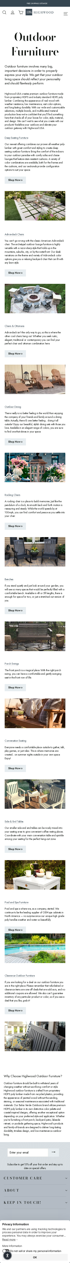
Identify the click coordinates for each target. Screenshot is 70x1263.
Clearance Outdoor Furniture (20, 975)
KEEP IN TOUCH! (22, 1202)
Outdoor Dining (13, 407)
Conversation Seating (15, 741)
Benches (9, 579)
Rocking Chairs (12, 495)
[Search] (4, 12)
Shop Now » (15, 180)
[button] (7, 1255)
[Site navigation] (65, 13)
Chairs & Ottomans (14, 326)
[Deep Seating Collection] (35, 205)
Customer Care (23, 1178)
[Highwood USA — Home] (40, 12)
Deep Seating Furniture (16, 138)
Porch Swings (12, 664)
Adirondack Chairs (14, 234)
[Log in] (12, 12)
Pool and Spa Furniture (16, 902)
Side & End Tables (14, 821)
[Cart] (20, 12)
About (11, 1190)
